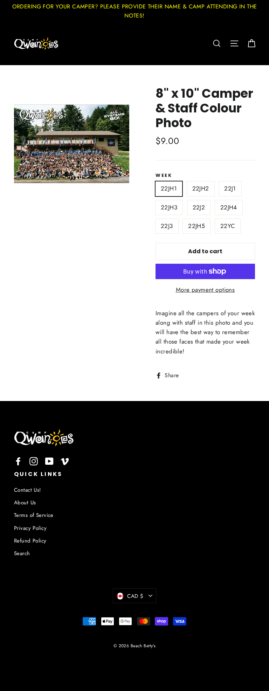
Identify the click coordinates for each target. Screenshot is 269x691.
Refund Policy (30, 541)
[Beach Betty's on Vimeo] (65, 460)
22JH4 (228, 207)
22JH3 (169, 207)
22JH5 (196, 226)
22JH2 (200, 188)
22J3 (167, 226)
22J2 (199, 207)
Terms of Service (34, 515)
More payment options (205, 289)
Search (22, 553)
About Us (25, 502)
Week (164, 175)
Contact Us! (27, 490)
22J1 (230, 188)
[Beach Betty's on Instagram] (33, 460)
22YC (227, 226)
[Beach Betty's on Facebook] (18, 460)
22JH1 (169, 188)
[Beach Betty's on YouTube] (49, 460)
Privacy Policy (30, 528)
